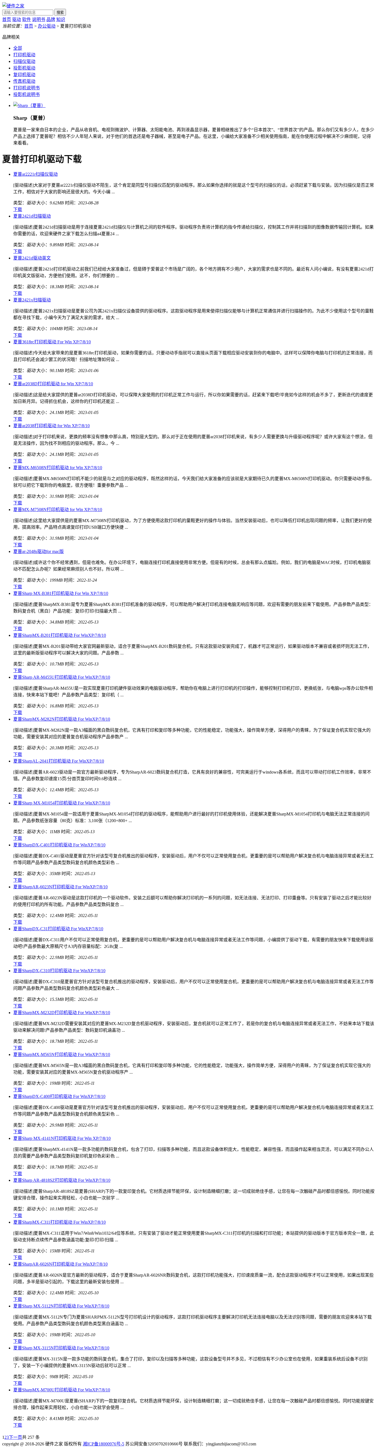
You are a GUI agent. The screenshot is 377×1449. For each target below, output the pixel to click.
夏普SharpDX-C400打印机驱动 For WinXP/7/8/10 (59, 1096)
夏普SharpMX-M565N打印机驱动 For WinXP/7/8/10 (61, 1054)
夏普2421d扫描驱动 (32, 216)
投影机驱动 (24, 68)
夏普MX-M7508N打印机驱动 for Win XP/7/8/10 (57, 509)
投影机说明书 (26, 94)
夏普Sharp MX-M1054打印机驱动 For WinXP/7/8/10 (61, 803)
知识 (60, 19)
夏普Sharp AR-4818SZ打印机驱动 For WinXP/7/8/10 (61, 1180)
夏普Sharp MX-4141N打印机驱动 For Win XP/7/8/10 (62, 1138)
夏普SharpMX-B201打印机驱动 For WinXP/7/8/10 (59, 635)
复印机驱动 (24, 74)
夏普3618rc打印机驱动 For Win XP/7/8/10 (52, 341)
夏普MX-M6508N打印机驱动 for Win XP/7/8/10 (57, 467)
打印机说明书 (26, 87)
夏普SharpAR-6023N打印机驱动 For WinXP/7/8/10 (60, 886)
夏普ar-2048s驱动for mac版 (38, 551)
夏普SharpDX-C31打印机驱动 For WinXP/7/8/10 (58, 928)
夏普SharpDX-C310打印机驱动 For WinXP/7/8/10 (59, 970)
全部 (17, 48)
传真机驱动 (24, 81)
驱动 (16, 19)
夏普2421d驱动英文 (32, 258)
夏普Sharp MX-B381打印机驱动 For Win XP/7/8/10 (60, 593)
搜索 (60, 12)
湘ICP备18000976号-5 (103, 1444)
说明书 (38, 19)
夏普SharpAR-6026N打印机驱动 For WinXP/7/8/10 (60, 1264)
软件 (26, 19)
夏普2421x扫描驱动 (32, 300)
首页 (6, 19)
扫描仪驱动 (24, 61)
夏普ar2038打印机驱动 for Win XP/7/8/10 (51, 425)
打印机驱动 (24, 54)
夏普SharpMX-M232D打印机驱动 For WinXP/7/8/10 (61, 1012)
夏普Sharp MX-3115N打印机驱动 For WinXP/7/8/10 (61, 1348)
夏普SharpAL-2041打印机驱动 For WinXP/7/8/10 (58, 761)
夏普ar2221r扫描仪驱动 (35, 174)
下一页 (15, 1437)
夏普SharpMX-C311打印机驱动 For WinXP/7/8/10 (59, 1222)
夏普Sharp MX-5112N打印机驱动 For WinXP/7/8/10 (61, 1306)
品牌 (50, 19)
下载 (17, 209)
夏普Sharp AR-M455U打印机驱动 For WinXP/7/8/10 (61, 677)
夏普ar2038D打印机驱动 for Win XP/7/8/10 (53, 383)
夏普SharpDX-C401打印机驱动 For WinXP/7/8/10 (59, 845)
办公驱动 (46, 26)
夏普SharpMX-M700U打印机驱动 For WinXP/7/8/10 (61, 1389)
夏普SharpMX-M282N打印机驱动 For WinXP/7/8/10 (61, 719)
